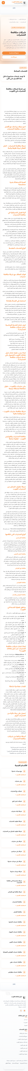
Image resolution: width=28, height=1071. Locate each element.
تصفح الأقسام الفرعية (14, 53)
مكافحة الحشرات (17, 902)
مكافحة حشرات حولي (16, 962)
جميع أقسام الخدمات (23, 1036)
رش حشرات (18, 781)
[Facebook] (24, 1010)
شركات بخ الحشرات (16, 791)
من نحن (25, 1019)
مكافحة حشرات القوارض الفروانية (12, 952)
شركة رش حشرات (17, 841)
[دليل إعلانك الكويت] (24, 997)
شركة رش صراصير (16, 851)
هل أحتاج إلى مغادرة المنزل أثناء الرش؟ (15, 751)
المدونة (25, 1025)
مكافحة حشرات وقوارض (15, 972)
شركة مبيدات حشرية (16, 871)
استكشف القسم (20, 775)
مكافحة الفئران (18, 912)
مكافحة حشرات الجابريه (15, 922)
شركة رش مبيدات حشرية (15, 861)
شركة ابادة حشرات (16, 811)
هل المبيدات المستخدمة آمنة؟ (17, 747)
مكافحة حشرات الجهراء (15, 932)
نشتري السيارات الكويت (22, 1039)
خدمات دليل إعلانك (13, 19)
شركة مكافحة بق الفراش (15, 892)
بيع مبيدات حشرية (17, 771)
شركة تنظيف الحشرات (15, 821)
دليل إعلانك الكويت (17, 2)
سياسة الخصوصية (23, 1063)
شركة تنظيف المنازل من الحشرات (12, 831)
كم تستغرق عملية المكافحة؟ (18, 749)
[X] (21, 1010)
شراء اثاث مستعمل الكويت (22, 1042)
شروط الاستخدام (15, 1063)
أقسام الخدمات (23, 22)
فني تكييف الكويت (23, 1051)
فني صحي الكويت (23, 1048)
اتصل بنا (25, 1022)
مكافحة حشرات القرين (15, 942)
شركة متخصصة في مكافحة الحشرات (14, 881)
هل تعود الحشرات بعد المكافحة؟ (17, 753)
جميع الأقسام (14, 57)
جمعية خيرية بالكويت (23, 1054)
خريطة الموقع (8, 1063)
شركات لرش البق (17, 801)
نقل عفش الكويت (23, 1045)
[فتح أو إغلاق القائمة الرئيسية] (3, 2)
